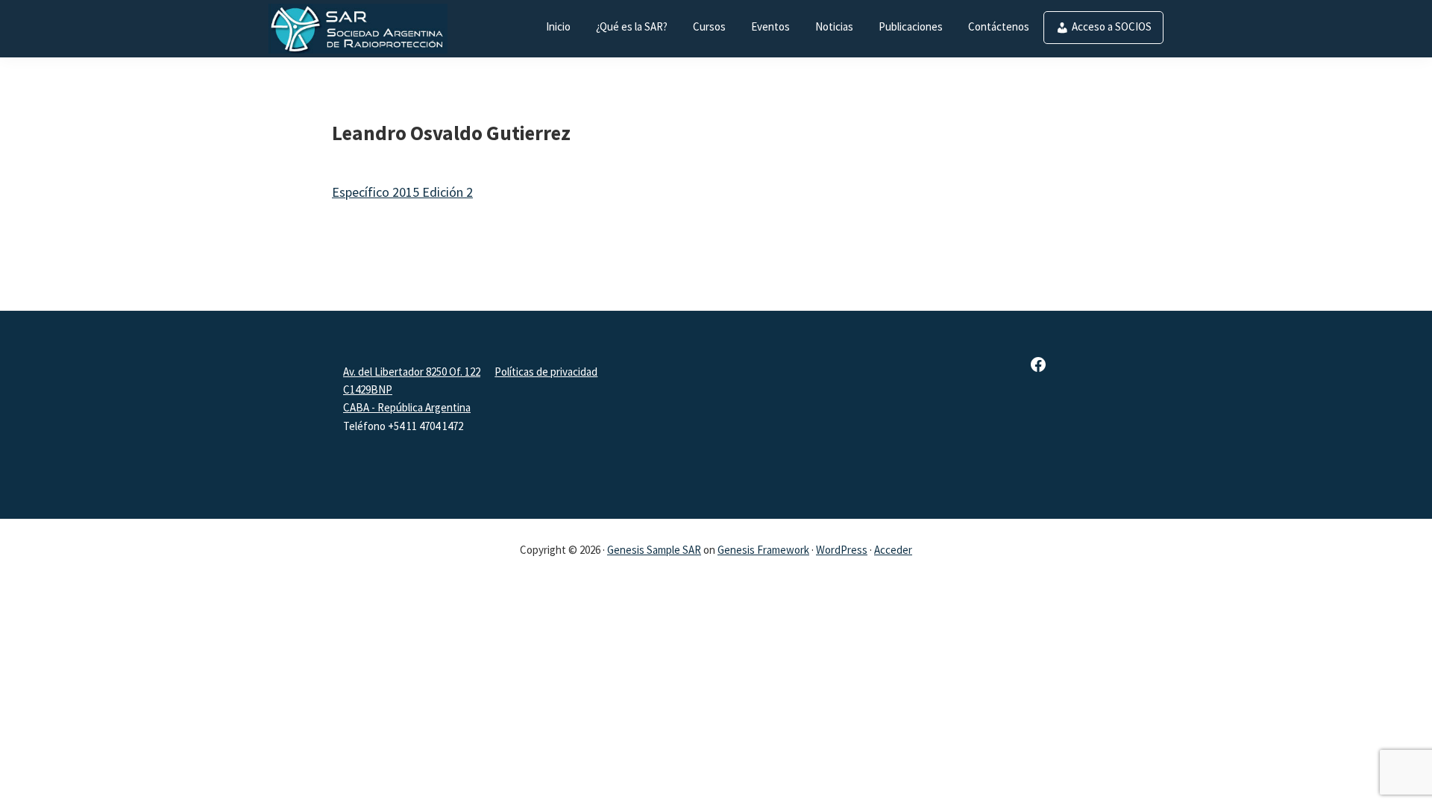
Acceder (893, 550)
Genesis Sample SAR (654, 550)
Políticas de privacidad (545, 371)
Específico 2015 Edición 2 (402, 192)
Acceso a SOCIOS (1112, 26)
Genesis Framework (763, 550)
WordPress (841, 550)
